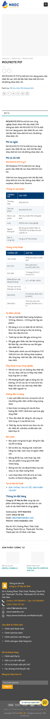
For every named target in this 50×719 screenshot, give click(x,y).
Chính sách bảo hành (14, 633)
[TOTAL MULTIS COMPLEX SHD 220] (38, 558)
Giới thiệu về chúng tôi (35, 709)
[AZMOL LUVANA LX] (13, 558)
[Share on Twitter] (13, 94)
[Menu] (46, 4)
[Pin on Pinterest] (23, 94)
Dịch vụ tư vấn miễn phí (15, 660)
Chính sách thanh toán (14, 628)
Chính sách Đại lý (12, 656)
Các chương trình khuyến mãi (17, 669)
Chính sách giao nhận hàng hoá (18, 641)
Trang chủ (5, 58)
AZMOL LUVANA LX (10, 568)
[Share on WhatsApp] (4, 94)
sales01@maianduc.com (23, 518)
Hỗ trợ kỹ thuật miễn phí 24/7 (17, 664)
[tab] (25, 113)
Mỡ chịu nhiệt (28, 58)
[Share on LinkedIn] (27, 94)
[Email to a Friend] (18, 94)
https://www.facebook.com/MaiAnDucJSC (25, 615)
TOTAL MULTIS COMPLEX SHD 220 (37, 569)
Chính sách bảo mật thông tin (17, 637)
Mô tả (6, 113)
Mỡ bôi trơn (16, 58)
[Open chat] (44, 702)
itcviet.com (25, 716)
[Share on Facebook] (9, 94)
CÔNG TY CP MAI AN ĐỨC (14, 709)
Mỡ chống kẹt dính (27, 88)
